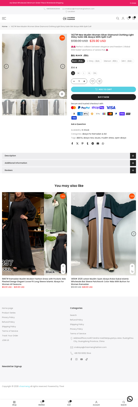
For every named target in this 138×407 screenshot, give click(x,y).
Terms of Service (10, 331)
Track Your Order (10, 335)
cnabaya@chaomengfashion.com (79, 9)
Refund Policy (8, 322)
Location (71, 11)
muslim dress (107, 137)
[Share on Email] (98, 143)
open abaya (120, 137)
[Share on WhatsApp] (103, 143)
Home (4, 26)
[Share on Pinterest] (82, 143)
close (5, 3)
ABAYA (79, 137)
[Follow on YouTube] (81, 359)
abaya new (88, 137)
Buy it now (103, 97)
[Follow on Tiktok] (86, 359)
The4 (61, 386)
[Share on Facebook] (72, 143)
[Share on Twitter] (77, 143)
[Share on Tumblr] (87, 143)
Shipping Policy (9, 326)
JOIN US (5, 340)
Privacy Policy (8, 317)
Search (73, 315)
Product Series (8, 313)
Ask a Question (78, 124)
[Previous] (6, 66)
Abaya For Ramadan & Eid (94, 134)
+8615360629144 (53, 9)
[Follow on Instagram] (76, 359)
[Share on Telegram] (93, 143)
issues (97, 137)
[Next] (62, 66)
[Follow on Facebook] (71, 359)
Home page (7, 308)
